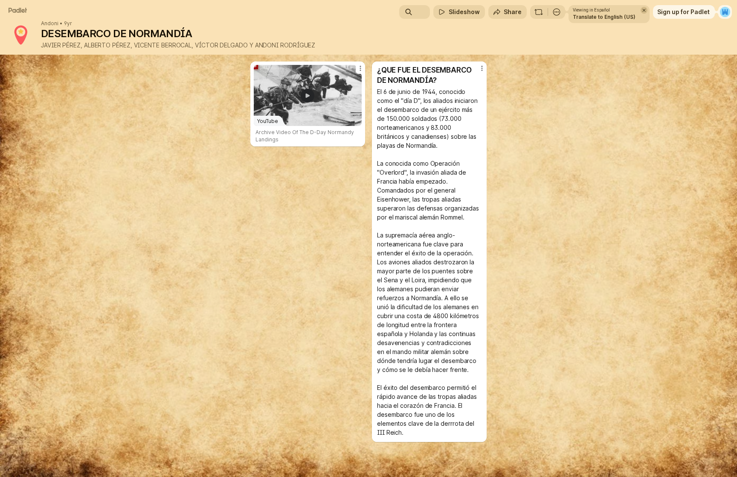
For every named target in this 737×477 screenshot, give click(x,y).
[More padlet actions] (556, 12)
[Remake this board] (538, 12)
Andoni (49, 23)
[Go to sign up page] (725, 12)
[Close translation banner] (644, 10)
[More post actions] (360, 68)
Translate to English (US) (604, 17)
